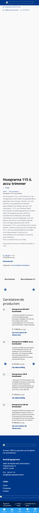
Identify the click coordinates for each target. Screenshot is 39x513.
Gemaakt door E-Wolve (31, 504)
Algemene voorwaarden (7, 504)
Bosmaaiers (26, 265)
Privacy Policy (19, 504)
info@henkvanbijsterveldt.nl (13, 475)
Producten (7, 488)
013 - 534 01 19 (9, 472)
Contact (6, 491)
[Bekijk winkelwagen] (27, 510)
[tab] (9, 279)
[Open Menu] (35, 510)
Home (5, 191)
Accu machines (14, 191)
